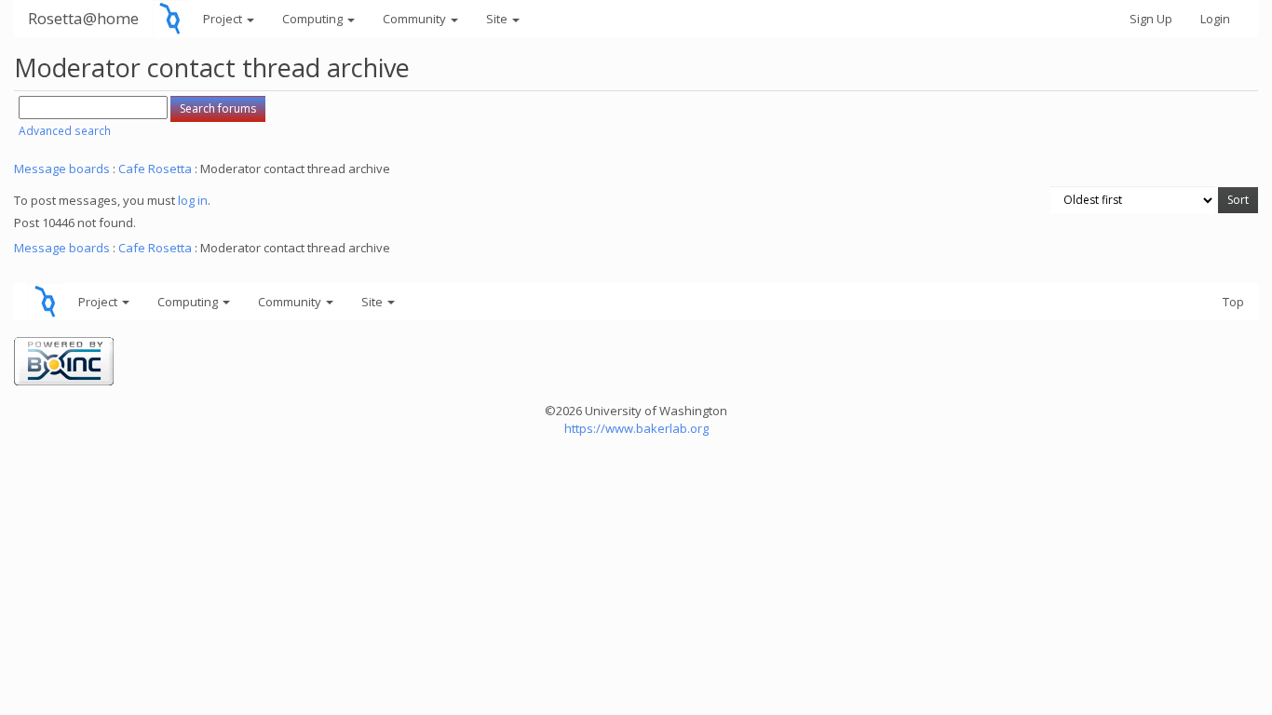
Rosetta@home (83, 18)
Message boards (62, 168)
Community (416, 18)
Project (224, 18)
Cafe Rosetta (155, 168)
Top (1233, 301)
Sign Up (1151, 18)
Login (1215, 18)
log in (193, 200)
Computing (313, 18)
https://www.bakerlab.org (636, 428)
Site (498, 18)
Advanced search (65, 131)
